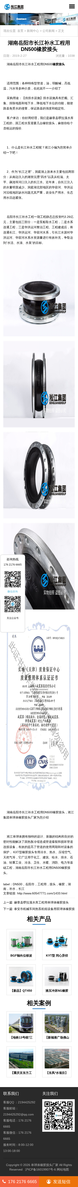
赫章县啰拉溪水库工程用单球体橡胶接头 (41, 902)
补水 (12, 888)
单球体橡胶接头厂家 (44, 1165)
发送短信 (61, 1181)
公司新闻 (48, 31)
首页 (20, 31)
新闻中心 (33, 31)
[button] (72, 6)
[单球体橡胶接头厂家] (12, 6)
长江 (21, 888)
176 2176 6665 (22, 1181)
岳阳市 (29, 884)
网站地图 (63, 1169)
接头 (53, 884)
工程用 (42, 884)
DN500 (17, 884)
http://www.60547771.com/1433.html (42, 893)
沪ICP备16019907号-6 (40, 1169)
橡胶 (62, 884)
